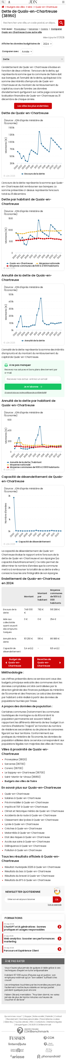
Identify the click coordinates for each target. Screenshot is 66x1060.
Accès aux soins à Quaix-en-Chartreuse (27, 841)
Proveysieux (20, 29)
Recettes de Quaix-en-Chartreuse (44, 662)
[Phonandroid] (48, 1056)
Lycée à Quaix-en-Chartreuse (22, 824)
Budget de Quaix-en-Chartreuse (14, 662)
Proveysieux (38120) (16, 759)
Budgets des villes (16, 7)
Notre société (38, 1016)
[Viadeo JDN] (48, 1050)
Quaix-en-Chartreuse (46, 7)
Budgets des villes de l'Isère (21, 781)
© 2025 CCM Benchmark (40, 1025)
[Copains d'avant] (17, 1050)
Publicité (49, 1016)
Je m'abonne (31, 387)
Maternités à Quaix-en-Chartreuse (25, 833)
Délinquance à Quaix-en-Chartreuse (25, 846)
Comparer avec (10, 51)
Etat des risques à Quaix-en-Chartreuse (27, 837)
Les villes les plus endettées (33, 106)
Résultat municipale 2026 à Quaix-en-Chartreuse (32, 867)
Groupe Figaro (21, 1025)
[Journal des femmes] (17, 1038)
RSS (32, 1022)
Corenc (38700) (14, 768)
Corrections (40, 1022)
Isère (30, 7)
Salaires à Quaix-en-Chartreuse (23, 798)
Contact (58, 1016)
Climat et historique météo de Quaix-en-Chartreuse (34, 811)
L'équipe (27, 1016)
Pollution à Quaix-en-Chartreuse (23, 850)
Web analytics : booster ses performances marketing (29, 939)
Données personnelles (28, 1019)
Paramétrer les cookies (50, 1019)
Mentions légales (54, 1022)
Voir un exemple (54, 905)
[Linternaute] (17, 1044)
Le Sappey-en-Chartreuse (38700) (25, 772)
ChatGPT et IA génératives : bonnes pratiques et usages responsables (25, 927)
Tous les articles (21, 1022)
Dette (6, 59)
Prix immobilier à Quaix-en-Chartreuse (27, 802)
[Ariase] (17, 1056)
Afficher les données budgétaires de (21, 44)
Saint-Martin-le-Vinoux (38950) (23, 777)
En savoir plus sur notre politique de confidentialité (25, 392)
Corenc (44, 29)
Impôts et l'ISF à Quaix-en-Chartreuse (26, 806)
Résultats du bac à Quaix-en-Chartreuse (28, 871)
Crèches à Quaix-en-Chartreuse (23, 828)
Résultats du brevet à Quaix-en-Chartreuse (29, 876)
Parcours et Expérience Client (21, 949)
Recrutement (12, 1019)
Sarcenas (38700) (15, 764)
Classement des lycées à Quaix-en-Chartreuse (31, 820)
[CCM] (48, 1038)
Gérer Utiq (8, 1022)
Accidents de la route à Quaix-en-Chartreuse (30, 815)
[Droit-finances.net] (48, 1044)
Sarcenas (33, 29)
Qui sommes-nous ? (13, 1016)
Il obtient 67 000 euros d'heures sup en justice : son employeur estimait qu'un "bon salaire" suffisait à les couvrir (31, 977)
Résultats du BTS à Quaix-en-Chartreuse (28, 880)
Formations (13, 918)
